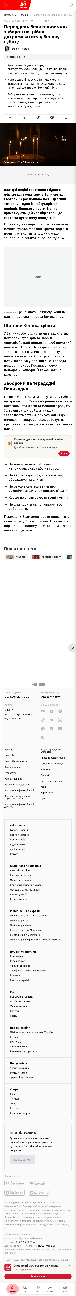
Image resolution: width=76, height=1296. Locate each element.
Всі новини (17, 825)
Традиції (24, 15)
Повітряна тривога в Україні (26, 884)
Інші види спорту (20, 1113)
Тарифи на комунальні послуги (28, 970)
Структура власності (52, 781)
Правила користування (17, 785)
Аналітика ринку (19, 1067)
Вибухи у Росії (18, 894)
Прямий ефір (17, 839)
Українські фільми (20, 1001)
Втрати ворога (18, 899)
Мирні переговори (21, 880)
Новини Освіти (20, 1027)
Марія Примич (20, 49)
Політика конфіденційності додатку (19, 805)
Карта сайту (47, 793)
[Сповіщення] (72, 5)
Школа (14, 1036)
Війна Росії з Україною (25, 866)
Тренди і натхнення (21, 1077)
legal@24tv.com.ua (45, 1245)
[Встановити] (38, 1271)
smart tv (14, 1193)
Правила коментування (53, 758)
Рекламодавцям (13, 779)
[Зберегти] (66, 117)
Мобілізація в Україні (25, 911)
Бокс (12, 1093)
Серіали (14, 1015)
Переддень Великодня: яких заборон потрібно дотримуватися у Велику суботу (52, 15)
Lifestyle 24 (10, 15)
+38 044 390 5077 (50, 697)
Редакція (9, 755)
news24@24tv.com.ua (16, 697)
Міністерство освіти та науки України (31, 1032)
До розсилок (22, 1159)
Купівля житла (18, 1072)
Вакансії (45, 775)
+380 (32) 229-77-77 (24, 1242)
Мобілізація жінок (20, 925)
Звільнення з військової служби (28, 915)
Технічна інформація (52, 764)
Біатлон (14, 1108)
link (43, 711)
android (14, 1183)
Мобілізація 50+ (19, 920)
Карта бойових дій (21, 875)
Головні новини (19, 830)
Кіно (13, 992)
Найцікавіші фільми (21, 996)
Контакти (46, 769)
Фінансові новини (20, 965)
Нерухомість (18, 1063)
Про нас (8, 750)
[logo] (23, 4)
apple (39, 1183)
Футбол (14, 1098)
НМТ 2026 (15, 1041)
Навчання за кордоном (23, 1051)
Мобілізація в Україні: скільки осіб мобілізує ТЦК (38, 939)
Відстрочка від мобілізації (25, 934)
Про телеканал (12, 767)
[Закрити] (69, 1265)
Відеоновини (17, 844)
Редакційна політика (15, 761)
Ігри (43, 799)
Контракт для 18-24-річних (25, 930)
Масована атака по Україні (25, 889)
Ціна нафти (16, 956)
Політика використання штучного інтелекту (17, 797)
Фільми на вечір (19, 1006)
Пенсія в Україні (19, 980)
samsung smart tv (39, 1193)
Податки (15, 975)
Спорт (14, 1089)
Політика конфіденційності (19, 790)
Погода (14, 854)
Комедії (14, 1011)
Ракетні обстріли (20, 870)
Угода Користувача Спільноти (51, 751)
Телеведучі (10, 773)
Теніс (13, 1103)
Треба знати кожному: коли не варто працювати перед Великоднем (35, 314)
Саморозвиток (18, 1046)
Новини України (19, 834)
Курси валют (17, 960)
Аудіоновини (17, 849)
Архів (43, 787)
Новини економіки (23, 951)
